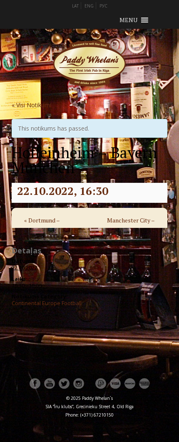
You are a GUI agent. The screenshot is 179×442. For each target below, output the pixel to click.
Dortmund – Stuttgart (42, 225)
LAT (75, 6)
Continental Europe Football (47, 303)
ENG (89, 6)
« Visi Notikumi (31, 105)
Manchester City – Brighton (131, 225)
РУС (103, 6)
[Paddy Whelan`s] (89, 96)
